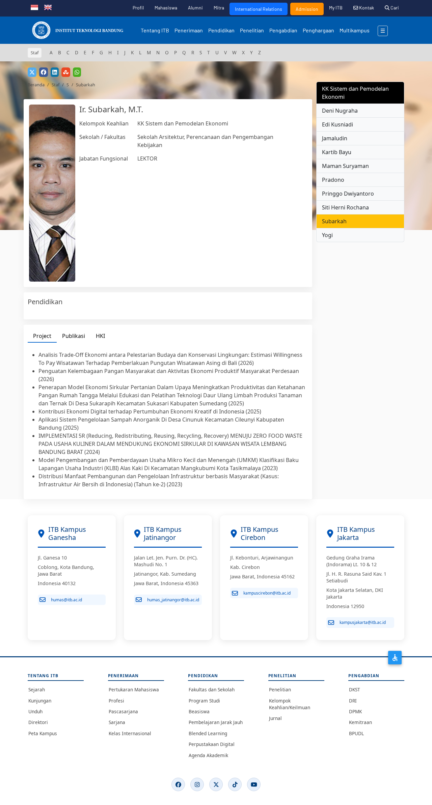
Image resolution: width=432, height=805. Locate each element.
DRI (353, 700)
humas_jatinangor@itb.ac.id (173, 600)
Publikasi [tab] (73, 336)
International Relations (258, 9)
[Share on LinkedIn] (55, 72)
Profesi (116, 700)
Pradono (333, 179)
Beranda (36, 85)
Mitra (219, 7)
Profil (138, 7)
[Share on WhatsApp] (77, 72)
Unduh (35, 711)
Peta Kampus (42, 733)
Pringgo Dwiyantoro (348, 193)
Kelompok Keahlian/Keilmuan (289, 704)
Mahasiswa (166, 7)
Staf (55, 85)
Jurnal (275, 718)
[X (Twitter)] (216, 784)
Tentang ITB (155, 30)
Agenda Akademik (208, 755)
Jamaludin (334, 138)
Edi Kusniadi (337, 124)
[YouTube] (254, 784)
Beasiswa (199, 711)
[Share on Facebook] (43, 72)
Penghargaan (318, 30)
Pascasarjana (123, 711)
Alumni (195, 7)
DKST (354, 689)
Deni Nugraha (340, 110)
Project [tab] (42, 336)
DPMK (355, 711)
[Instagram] (197, 784)
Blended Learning (208, 733)
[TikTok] (235, 784)
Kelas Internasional (130, 733)
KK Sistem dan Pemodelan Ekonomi (182, 123)
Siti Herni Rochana (345, 207)
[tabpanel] (168, 419)
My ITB (336, 7)
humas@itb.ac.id (66, 600)
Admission (307, 9)
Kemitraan (360, 722)
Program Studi (204, 700)
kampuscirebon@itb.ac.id (267, 593)
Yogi (327, 235)
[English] (48, 6)
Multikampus (355, 30)
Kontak (366, 7)
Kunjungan (39, 700)
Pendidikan (221, 30)
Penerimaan (188, 30)
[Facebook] (178, 784)
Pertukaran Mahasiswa (134, 689)
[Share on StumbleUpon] (65, 72)
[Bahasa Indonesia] (34, 6)
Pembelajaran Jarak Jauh (216, 722)
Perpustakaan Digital (212, 744)
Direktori (38, 722)
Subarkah (334, 221)
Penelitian (252, 30)
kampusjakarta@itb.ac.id (363, 622)
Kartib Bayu (336, 152)
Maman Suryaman (345, 166)
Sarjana (117, 722)
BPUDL (356, 733)
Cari (394, 7)
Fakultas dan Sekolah (212, 689)
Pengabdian (283, 30)
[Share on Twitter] (32, 72)
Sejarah (36, 689)
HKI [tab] (100, 336)
